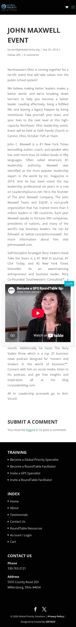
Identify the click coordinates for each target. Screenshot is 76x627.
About (14, 508)
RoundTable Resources (26, 528)
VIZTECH (50, 621)
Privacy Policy (56, 616)
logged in (32, 430)
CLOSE (69, 283)
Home (14, 501)
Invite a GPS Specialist (25, 473)
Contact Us (17, 522)
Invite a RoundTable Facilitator (31, 480)
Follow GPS (14, 55)
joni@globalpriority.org (25, 49)
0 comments (31, 55)
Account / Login (21, 535)
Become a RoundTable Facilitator (33, 466)
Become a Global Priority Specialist (34, 460)
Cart (13, 542)
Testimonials (19, 515)
